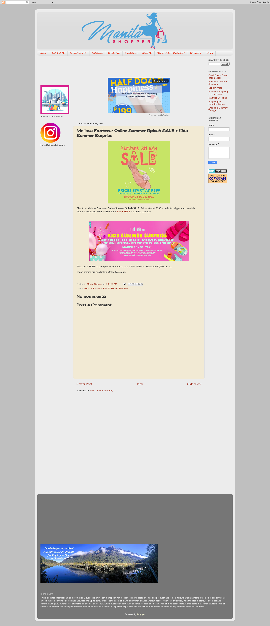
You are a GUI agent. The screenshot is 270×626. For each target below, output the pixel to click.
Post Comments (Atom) (101, 390)
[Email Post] (124, 284)
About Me (147, 53)
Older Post (194, 384)
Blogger (141, 614)
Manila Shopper (95, 284)
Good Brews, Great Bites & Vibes (218, 76)
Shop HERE (123, 211)
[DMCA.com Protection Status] (217, 172)
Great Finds (114, 53)
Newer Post (84, 384)
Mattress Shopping (217, 98)
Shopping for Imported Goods (216, 102)
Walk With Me (58, 53)
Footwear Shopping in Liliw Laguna (218, 92)
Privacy (209, 53)
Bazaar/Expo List (78, 53)
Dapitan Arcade (216, 88)
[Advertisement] (133, 65)
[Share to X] (135, 284)
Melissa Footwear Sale (95, 288)
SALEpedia (97, 53)
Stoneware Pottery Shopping (217, 82)
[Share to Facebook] (138, 284)
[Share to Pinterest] (141, 284)
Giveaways (195, 53)
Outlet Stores (131, 53)
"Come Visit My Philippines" (171, 53)
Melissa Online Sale (118, 288)
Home (43, 53)
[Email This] (129, 284)
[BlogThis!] (132, 284)
